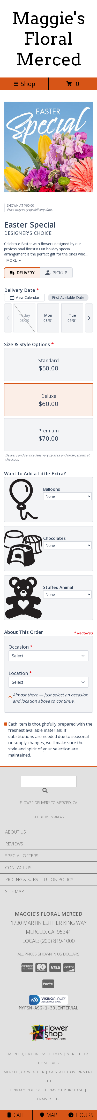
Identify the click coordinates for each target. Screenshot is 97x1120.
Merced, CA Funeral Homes (35, 1054)
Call (18, 1114)
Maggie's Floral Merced (48, 38)
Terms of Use (48, 1099)
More (11, 260)
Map (50, 1114)
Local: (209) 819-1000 (49, 940)
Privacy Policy (25, 1090)
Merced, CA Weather (24, 1072)
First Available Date (68, 297)
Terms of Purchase (64, 1090)
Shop (28, 83)
